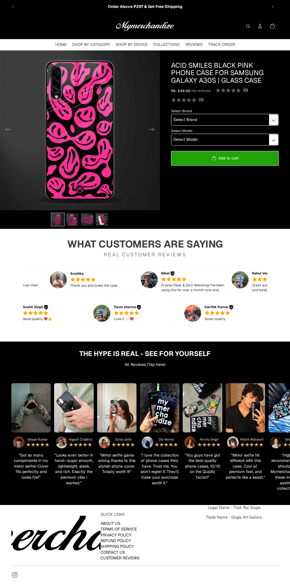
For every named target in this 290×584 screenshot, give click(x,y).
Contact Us (113, 552)
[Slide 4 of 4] (102, 219)
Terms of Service (119, 529)
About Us (110, 523)
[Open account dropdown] (260, 26)
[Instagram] (14, 575)
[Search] (248, 26)
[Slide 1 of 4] (58, 219)
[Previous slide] (13, 6)
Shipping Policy (117, 546)
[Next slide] (272, 6)
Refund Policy (116, 540)
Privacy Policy (116, 534)
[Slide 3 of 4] (87, 219)
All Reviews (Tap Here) (145, 364)
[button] (101, 280)
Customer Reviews (120, 557)
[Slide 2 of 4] (72, 219)
